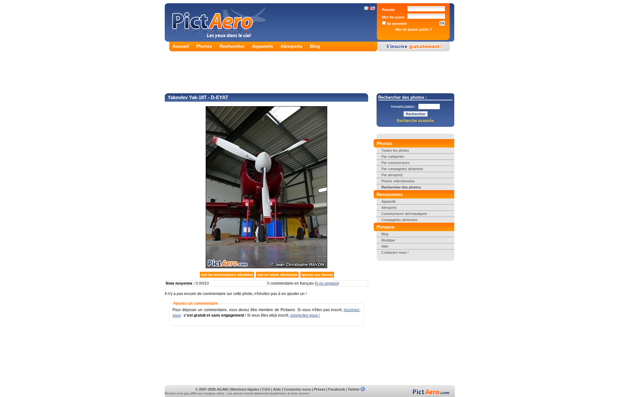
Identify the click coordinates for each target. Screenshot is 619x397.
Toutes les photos (395, 150)
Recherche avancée (415, 120)
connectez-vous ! (305, 315)
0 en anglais (327, 283)
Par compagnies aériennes (402, 169)
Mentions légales (245, 389)
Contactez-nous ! (394, 252)
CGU (266, 389)
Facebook (336, 389)
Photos (204, 46)
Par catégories (392, 156)
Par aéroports (392, 175)
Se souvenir (396, 23)
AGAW (222, 389)
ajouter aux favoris (317, 275)
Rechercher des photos (401, 187)
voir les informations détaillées (227, 275)
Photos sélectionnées (398, 181)
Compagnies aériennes (399, 220)
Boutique (388, 240)
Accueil (180, 46)
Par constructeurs (395, 163)
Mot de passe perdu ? (413, 29)
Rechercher (232, 46)
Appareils (262, 46)
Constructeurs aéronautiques (404, 214)
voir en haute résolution (277, 275)
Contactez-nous (297, 389)
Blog (315, 46)
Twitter (353, 389)
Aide (384, 246)
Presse (319, 389)
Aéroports (291, 46)
